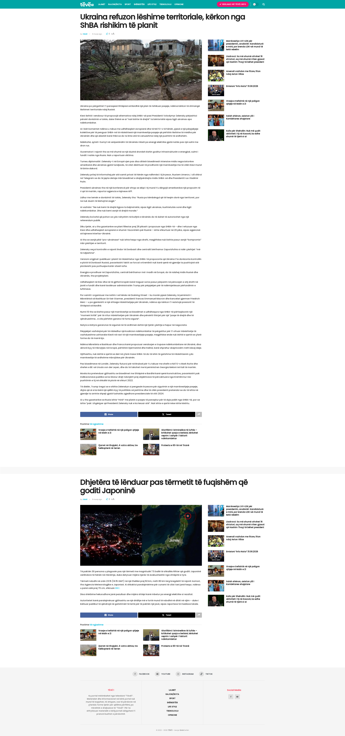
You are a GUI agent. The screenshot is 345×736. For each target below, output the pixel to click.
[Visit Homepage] (87, 4)
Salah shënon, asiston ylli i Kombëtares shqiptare (240, 117)
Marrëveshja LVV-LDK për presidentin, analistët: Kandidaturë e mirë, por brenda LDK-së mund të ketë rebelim (244, 45)
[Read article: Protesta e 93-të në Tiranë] (151, 449)
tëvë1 (85, 34)
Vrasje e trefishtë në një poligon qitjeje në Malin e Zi (243, 102)
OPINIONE (178, 4)
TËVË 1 (170, 730)
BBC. (117, 588)
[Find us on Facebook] (230, 696)
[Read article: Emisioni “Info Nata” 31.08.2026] (216, 90)
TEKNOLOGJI (165, 4)
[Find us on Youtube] (237, 696)
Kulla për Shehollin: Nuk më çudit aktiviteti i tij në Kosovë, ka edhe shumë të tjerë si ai (243, 133)
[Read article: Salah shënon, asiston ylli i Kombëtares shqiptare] (216, 120)
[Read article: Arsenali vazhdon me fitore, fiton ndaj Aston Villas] (216, 75)
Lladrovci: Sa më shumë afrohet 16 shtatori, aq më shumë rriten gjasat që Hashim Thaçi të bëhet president (245, 59)
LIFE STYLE (152, 4)
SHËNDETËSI (139, 4)
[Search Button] (264, 4)
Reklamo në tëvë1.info (234, 4)
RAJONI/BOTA (115, 4)
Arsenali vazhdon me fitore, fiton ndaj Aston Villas (243, 72)
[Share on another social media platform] (199, 414)
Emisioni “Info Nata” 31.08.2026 (242, 86)
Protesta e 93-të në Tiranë (175, 445)
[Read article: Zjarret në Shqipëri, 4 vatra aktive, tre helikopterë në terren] (88, 449)
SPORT (128, 4)
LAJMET (101, 4)
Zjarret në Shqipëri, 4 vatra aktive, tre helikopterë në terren (118, 447)
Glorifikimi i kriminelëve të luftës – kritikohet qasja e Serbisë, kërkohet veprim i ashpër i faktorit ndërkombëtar (179, 434)
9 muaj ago (97, 34)
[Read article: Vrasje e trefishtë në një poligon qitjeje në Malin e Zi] (88, 434)
